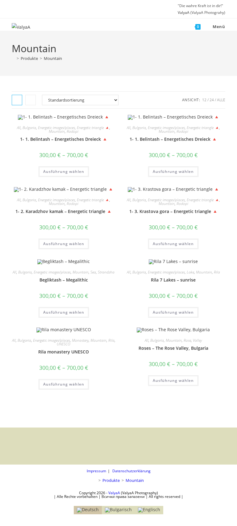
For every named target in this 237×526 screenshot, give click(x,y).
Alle (221, 99)
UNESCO (63, 344)
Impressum (96, 471)
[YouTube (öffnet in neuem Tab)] (30, 9)
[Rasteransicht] (17, 100)
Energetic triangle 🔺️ (93, 127)
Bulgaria (29, 127)
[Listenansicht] (30, 100)
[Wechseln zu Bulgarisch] (118, 510)
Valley (197, 340)
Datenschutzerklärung (131, 471)
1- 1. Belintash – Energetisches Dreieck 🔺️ (63, 139)
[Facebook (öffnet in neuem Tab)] (15, 9)
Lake (190, 272)
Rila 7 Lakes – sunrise (173, 280)
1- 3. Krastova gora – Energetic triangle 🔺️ (173, 211)
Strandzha (106, 272)
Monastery (80, 340)
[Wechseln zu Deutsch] (88, 510)
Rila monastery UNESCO (63, 352)
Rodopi (72, 131)
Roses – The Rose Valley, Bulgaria (173, 348)
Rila (217, 272)
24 (212, 99)
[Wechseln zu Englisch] (149, 510)
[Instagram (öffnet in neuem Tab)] (22, 9)
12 (204, 99)
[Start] (13, 58)
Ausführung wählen (63, 171)
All (19, 127)
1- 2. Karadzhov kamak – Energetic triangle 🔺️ (63, 211)
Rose (187, 340)
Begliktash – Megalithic (64, 280)
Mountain (53, 58)
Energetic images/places (56, 127)
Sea (93, 272)
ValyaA (183, 12)
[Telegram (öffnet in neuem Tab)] (38, 9)
